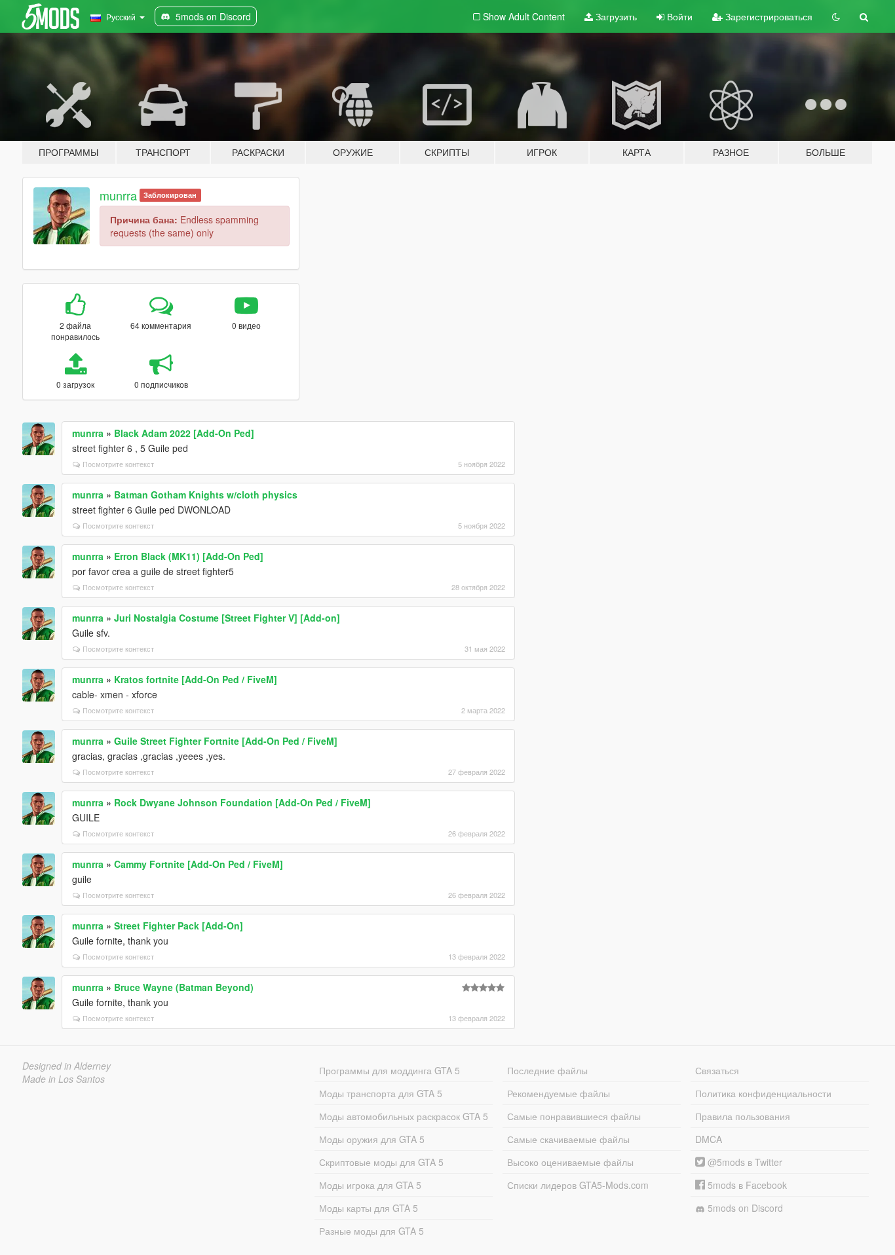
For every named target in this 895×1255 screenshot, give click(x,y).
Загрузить (615, 16)
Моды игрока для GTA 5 (370, 1184)
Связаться (717, 1070)
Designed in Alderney (66, 1065)
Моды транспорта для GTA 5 (380, 1093)
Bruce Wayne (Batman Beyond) (184, 987)
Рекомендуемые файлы (558, 1093)
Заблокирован (170, 195)
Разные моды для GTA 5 (371, 1230)
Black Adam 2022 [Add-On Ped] (184, 433)
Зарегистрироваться (767, 16)
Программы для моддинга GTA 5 (389, 1070)
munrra (118, 195)
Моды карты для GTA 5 (368, 1207)
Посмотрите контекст (118, 464)
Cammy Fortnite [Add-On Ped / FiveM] (198, 864)
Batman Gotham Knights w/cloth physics (205, 494)
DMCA (708, 1139)
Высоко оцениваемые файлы (570, 1162)
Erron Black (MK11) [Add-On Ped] (188, 556)
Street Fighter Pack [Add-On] (178, 925)
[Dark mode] (836, 16)
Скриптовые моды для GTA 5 (381, 1162)
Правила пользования (742, 1116)
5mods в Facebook (746, 1184)
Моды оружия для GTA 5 (372, 1139)
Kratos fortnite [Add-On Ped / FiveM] (195, 679)
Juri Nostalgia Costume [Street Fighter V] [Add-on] (227, 617)
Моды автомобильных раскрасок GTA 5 (403, 1116)
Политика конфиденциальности (763, 1093)
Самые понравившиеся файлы (574, 1116)
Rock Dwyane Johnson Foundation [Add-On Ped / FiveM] (242, 802)
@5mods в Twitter (743, 1162)
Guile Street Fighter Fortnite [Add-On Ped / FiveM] (225, 740)
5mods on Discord (744, 1207)
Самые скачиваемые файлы (568, 1139)
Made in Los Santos (63, 1078)
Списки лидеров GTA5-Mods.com (578, 1184)
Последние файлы (547, 1070)
